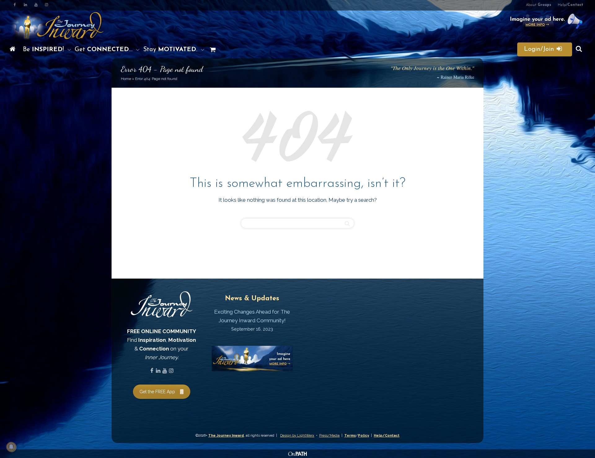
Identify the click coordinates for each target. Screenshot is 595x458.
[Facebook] (15, 5)
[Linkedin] (25, 5)
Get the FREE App (157, 391)
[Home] (12, 49)
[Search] (579, 49)
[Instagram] (46, 5)
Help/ (570, 5)
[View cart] (211, 49)
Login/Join (540, 49)
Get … (104, 49)
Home (126, 79)
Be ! (44, 49)
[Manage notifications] (11, 447)
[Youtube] (36, 5)
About (538, 5)
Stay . (171, 49)
